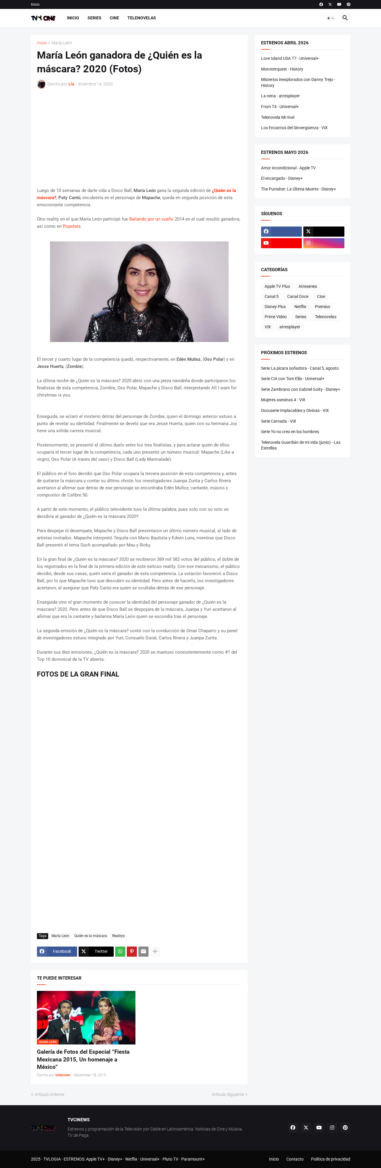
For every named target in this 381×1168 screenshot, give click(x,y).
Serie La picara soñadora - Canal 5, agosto (300, 368)
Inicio (35, 4)
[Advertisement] (139, 137)
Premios (322, 306)
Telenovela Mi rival (277, 117)
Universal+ (150, 1159)
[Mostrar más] (155, 952)
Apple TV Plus (277, 286)
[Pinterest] (132, 952)
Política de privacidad (330, 1159)
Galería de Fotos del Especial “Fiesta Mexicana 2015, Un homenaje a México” (83, 1059)
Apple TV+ (95, 1159)
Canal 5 (272, 296)
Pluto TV (170, 1159)
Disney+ (115, 1159)
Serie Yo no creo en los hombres (290, 431)
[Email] (143, 952)
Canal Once (297, 296)
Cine (114, 17)
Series (95, 17)
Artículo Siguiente (228, 1094)
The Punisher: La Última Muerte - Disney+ (298, 189)
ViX (268, 326)
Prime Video (276, 316)
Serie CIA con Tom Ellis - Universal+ (292, 378)
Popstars (72, 226)
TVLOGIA (52, 1159)
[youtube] (339, 4)
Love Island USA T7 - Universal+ (290, 58)
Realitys (118, 936)
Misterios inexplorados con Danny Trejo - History (298, 82)
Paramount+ (193, 1159)
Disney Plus (275, 306)
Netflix (300, 306)
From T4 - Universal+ (280, 106)
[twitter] (330, 4)
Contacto (295, 1159)
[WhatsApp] (120, 952)
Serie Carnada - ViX (278, 421)
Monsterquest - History (282, 69)
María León (61, 43)
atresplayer (289, 326)
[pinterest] (348, 4)
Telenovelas (141, 17)
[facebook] (321, 4)
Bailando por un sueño (151, 219)
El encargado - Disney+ (282, 178)
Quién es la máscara (90, 936)
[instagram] (323, 243)
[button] (331, 18)
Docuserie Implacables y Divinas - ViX (295, 410)
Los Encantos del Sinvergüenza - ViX (294, 127)
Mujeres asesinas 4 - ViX (283, 399)
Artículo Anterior (50, 1094)
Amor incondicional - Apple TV (288, 167)
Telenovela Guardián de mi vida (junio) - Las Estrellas (301, 445)
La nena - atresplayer (280, 95)
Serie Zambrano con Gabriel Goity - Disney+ (300, 389)
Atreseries (308, 286)
